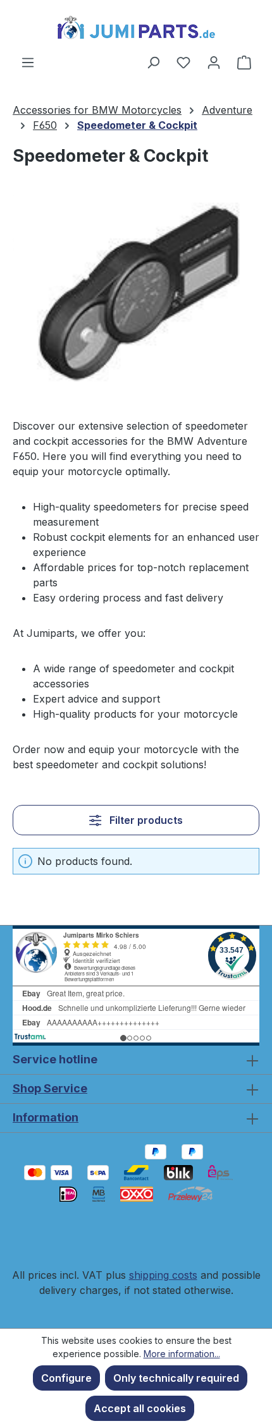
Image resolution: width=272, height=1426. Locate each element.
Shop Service (50, 1088)
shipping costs (163, 1275)
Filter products (145, 820)
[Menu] (28, 62)
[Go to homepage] (136, 27)
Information (45, 1117)
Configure (66, 1378)
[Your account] (214, 62)
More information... (182, 1353)
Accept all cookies (140, 1408)
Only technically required (176, 1378)
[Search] (153, 62)
